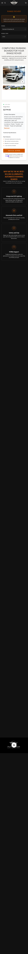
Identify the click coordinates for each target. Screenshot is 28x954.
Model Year (4, 33)
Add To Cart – (14, 150)
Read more (6, 128)
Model (3, 26)
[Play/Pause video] (14, 745)
